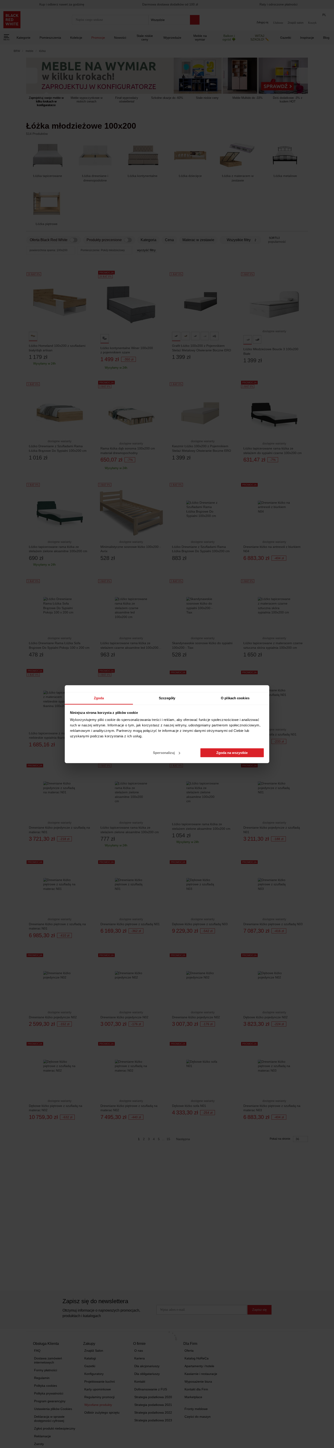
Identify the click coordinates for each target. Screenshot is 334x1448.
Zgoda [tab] (99, 698)
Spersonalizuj (164, 753)
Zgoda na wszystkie (232, 753)
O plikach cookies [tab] (235, 698)
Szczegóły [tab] (167, 698)
